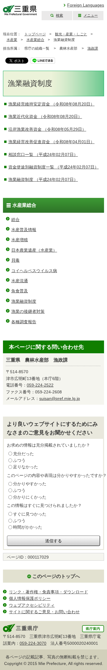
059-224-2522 (40, 385)
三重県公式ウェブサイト (20, 10)
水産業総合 (35, 40)
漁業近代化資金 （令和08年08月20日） (45, 116)
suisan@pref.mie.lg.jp (59, 398)
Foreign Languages (85, 5)
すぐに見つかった (29, 514)
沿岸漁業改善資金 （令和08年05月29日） (47, 129)
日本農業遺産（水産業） (34, 250)
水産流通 (19, 280)
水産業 (12, 40)
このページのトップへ (56, 576)
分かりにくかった (29, 497)
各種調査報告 (23, 321)
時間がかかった (27, 527)
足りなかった (25, 466)
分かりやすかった (29, 483)
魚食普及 (19, 291)
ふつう (19, 460)
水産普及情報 (23, 229)
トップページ (35, 34)
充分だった (23, 453)
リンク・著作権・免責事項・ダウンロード (48, 591)
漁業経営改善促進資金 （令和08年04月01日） (51, 141)
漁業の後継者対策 (28, 311)
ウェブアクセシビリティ (32, 605)
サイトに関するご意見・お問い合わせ (44, 611)
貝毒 (15, 260)
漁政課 (92, 48)
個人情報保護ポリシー (30, 598)
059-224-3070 (33, 643)
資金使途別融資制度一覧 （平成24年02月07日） (53, 167)
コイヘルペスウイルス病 (34, 270)
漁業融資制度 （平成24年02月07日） (43, 179)
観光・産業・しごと (71, 34)
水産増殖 (19, 239)
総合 (15, 219)
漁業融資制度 (23, 301)
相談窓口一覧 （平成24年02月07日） (43, 154)
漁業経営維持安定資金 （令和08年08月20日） (51, 104)
